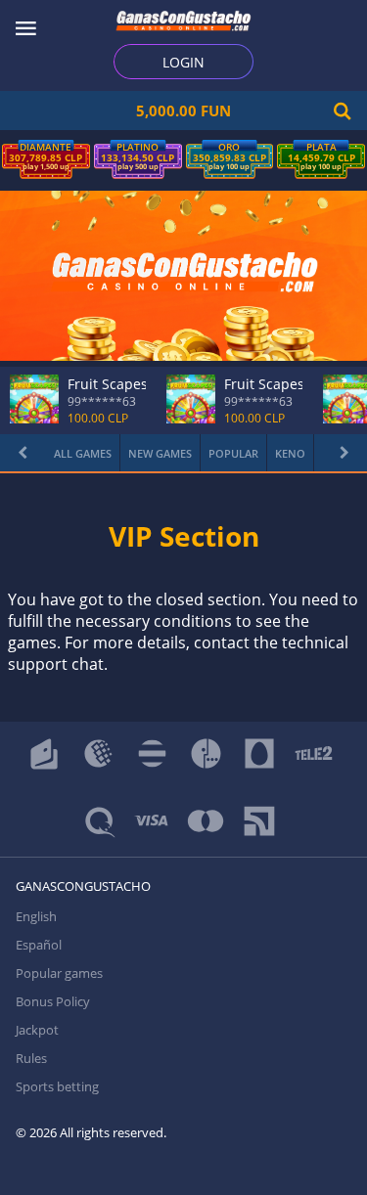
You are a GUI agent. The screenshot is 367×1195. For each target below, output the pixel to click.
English (36, 916)
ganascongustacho (83, 886)
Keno (290, 453)
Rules (31, 1058)
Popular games (59, 973)
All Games (83, 453)
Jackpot (37, 1030)
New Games (160, 453)
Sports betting (57, 1086)
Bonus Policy (53, 1001)
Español (39, 944)
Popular (233, 453)
